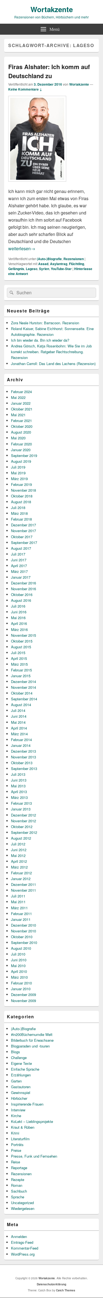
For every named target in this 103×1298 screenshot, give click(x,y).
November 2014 (23, 687)
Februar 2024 (21, 391)
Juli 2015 (18, 652)
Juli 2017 (18, 554)
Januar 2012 (20, 878)
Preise (16, 1150)
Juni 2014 (18, 716)
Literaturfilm (20, 1138)
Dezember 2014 (23, 681)
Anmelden (19, 1236)
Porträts (17, 1144)
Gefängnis (16, 268)
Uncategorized (22, 1202)
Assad (43, 263)
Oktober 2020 (21, 426)
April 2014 (19, 728)
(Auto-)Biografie (49, 258)
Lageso (31, 268)
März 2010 (19, 977)
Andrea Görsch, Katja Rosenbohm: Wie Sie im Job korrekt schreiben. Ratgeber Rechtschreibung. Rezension (51, 351)
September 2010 (24, 942)
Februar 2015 (21, 670)
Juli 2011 (18, 896)
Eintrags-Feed (22, 1242)
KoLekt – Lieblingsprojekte (32, 1121)
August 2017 (21, 548)
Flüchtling (76, 263)
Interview (18, 1109)
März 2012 (19, 867)
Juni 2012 (18, 849)
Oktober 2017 (21, 536)
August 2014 (21, 704)
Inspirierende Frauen (27, 1104)
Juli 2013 (18, 774)
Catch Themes (65, 1290)
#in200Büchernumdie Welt (31, 1034)
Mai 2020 (18, 437)
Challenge (19, 1057)
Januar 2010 (20, 988)
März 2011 (19, 907)
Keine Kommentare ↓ (25, 89)
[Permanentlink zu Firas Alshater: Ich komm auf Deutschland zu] (37, 184)
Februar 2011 (21, 913)
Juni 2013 (18, 780)
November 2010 (23, 931)
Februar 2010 (21, 983)
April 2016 (19, 623)
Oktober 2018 (21, 496)
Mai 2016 (18, 617)
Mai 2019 (18, 472)
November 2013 (23, 757)
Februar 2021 (21, 420)
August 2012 (21, 838)
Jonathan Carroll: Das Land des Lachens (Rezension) (53, 363)
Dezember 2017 (23, 524)
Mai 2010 (18, 965)
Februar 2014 (21, 739)
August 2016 (21, 600)
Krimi (15, 1133)
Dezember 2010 (23, 925)
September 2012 (24, 832)
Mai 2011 (18, 901)
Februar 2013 (21, 803)
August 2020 (21, 432)
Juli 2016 (18, 606)
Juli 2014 (18, 710)
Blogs (15, 1051)
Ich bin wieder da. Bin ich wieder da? (40, 340)
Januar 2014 (20, 745)
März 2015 (19, 664)
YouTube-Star (61, 268)
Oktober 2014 (21, 693)
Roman (16, 1185)
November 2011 (23, 890)
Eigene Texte (21, 1063)
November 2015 (23, 635)
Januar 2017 (20, 577)
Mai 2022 (18, 397)
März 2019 (19, 478)
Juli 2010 (18, 954)
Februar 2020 (21, 444)
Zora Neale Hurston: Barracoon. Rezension (45, 322)
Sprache (17, 1196)
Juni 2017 (18, 559)
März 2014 (19, 733)
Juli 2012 (18, 844)
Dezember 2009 (23, 994)
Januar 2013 (20, 809)
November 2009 (23, 1000)
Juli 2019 (18, 467)
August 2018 (21, 501)
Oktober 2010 (21, 936)
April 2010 (19, 971)
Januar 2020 (20, 449)
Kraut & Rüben (22, 1127)
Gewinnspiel (20, 1092)
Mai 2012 (18, 855)
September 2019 (24, 455)
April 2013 (19, 791)
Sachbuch (19, 1191)
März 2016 (19, 629)
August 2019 (21, 461)
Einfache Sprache (25, 1069)
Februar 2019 (21, 484)
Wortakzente (51, 9)
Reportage (19, 1167)
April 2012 (19, 861)
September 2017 (24, 542)
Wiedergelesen (22, 1208)
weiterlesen (21, 248)
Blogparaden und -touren (30, 1046)
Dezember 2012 (23, 815)
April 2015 (19, 658)
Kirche (16, 1115)
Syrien (44, 268)
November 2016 (23, 588)
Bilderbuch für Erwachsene (32, 1040)
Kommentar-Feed (24, 1248)
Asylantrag (58, 263)
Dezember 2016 (23, 583)
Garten (16, 1081)
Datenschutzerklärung (51, 1284)
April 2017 (19, 565)
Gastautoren (20, 1086)
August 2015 (21, 646)
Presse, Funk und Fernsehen (34, 1156)
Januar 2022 (20, 403)
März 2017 (19, 571)
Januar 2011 (20, 919)
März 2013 (19, 797)
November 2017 (23, 530)
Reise (15, 1161)
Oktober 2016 (21, 594)
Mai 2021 (18, 414)
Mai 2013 (18, 785)
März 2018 (19, 513)
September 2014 (24, 698)
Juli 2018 (18, 507)
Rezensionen (73, 258)
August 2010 (21, 948)
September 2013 (24, 768)
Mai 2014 (18, 722)
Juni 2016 (18, 611)
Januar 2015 (20, 675)
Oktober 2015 (21, 641)
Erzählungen (21, 1074)
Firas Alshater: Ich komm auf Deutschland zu (49, 71)
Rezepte (17, 1179)
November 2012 (23, 820)
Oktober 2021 (21, 409)
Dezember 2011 (23, 884)
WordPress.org (23, 1254)
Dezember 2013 (23, 751)
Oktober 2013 (21, 762)
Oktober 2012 (21, 826)
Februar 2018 (21, 519)
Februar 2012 (21, 872)
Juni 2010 (18, 959)
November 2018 (23, 490)
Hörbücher (19, 1098)
